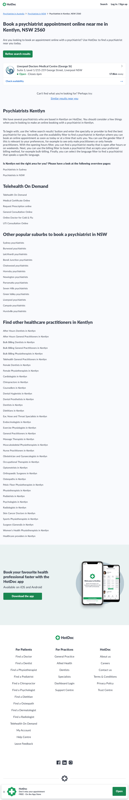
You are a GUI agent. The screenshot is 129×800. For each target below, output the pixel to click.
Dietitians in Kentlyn (13, 411)
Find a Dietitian (24, 697)
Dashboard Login (64, 683)
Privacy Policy (105, 683)
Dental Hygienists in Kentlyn (17, 394)
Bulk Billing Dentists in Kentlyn (19, 342)
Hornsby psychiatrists (14, 271)
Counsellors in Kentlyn (14, 388)
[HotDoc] (9, 4)
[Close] (4, 792)
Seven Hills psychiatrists (15, 288)
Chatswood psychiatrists (15, 266)
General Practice (64, 656)
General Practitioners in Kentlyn (19, 433)
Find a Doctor (24, 656)
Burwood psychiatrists (14, 248)
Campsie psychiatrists (14, 306)
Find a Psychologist (23, 690)
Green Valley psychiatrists (16, 294)
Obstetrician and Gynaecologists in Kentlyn (25, 456)
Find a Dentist (23, 663)
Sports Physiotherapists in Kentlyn (20, 519)
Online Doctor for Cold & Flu (18, 218)
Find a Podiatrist (23, 676)
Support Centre (64, 690)
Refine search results (17, 54)
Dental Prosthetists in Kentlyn (18, 399)
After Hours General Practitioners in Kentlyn (26, 337)
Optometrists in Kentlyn (15, 468)
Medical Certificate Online (16, 201)
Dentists (64, 670)
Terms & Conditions (105, 676)
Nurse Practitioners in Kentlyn (18, 451)
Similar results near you (64, 98)
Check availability (15, 81)
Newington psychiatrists (15, 277)
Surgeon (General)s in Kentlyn (18, 525)
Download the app (23, 596)
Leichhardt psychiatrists (15, 254)
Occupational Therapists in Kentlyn (21, 462)
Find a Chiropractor (23, 683)
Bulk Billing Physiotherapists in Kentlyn (23, 354)
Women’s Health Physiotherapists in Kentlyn (26, 530)
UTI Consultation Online (15, 223)
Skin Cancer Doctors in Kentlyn (19, 513)
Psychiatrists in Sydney (15, 170)
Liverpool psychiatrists (14, 300)
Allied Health (64, 663)
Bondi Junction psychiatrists (17, 260)
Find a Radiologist (23, 717)
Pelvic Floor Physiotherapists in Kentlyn (23, 485)
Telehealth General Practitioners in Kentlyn (25, 359)
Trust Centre (105, 690)
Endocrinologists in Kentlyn (17, 422)
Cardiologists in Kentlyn (15, 376)
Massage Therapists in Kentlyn (18, 439)
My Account (23, 730)
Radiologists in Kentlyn (14, 508)
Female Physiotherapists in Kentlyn (21, 371)
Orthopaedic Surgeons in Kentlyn (20, 473)
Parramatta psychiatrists (15, 283)
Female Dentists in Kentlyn (17, 365)
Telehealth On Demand (15, 195)
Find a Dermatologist (23, 710)
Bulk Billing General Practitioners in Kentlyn (25, 348)
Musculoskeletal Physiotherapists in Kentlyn (25, 445)
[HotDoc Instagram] (71, 762)
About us (105, 656)
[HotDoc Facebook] (58, 762)
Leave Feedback (24, 743)
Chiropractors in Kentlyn (15, 382)
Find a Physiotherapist (24, 670)
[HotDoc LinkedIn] (64, 762)
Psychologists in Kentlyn (15, 502)
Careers (105, 663)
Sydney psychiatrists (13, 243)
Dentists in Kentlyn (13, 405)
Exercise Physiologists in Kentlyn (19, 428)
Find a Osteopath (23, 703)
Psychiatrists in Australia (13, 14)
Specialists (64, 676)
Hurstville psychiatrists (14, 311)
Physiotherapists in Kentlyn (17, 490)
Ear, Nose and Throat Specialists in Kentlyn (25, 416)
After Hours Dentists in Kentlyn (19, 331)
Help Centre (24, 737)
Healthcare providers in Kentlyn (19, 536)
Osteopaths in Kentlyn (14, 479)
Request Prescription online (17, 206)
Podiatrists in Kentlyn (14, 496)
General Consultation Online (17, 212)
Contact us (105, 670)
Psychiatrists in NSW (37, 14)
